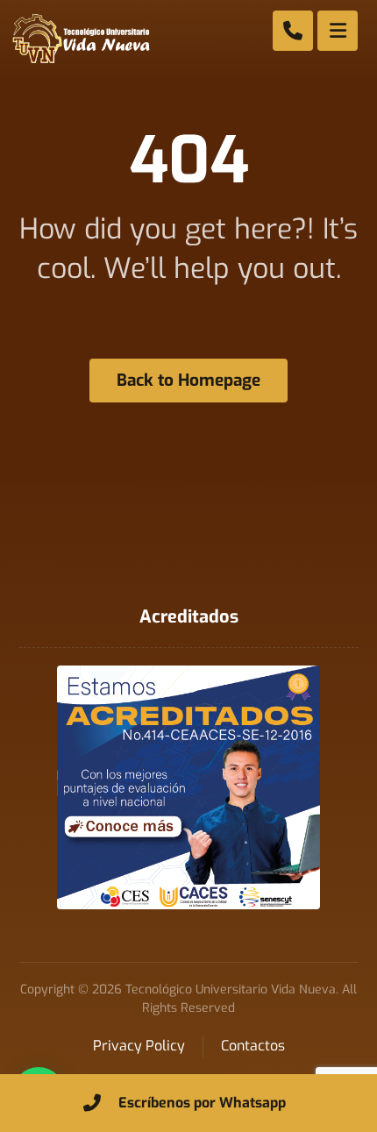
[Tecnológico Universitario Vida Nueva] (81, 38)
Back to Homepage (188, 380)
